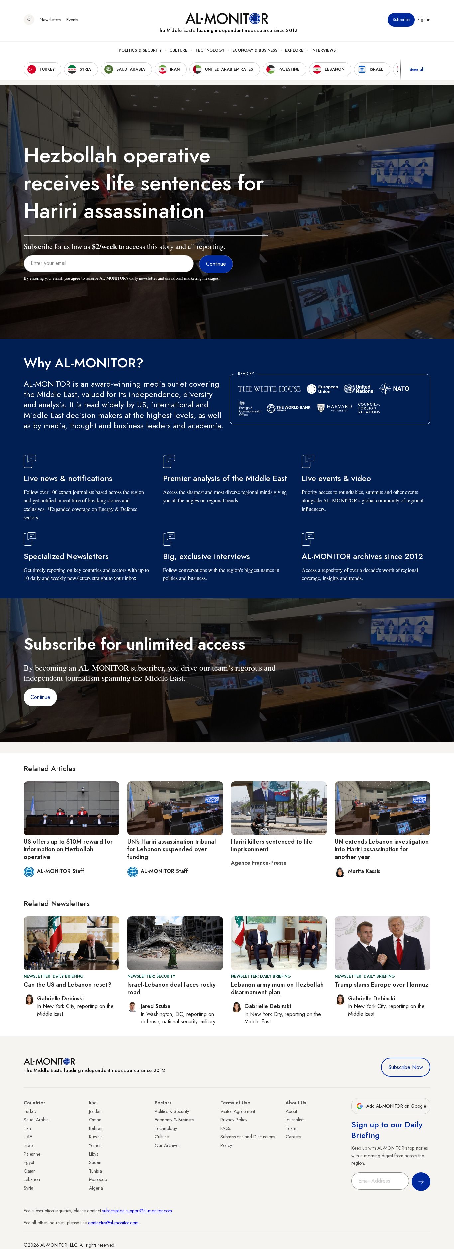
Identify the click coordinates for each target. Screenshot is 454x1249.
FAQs (225, 1128)
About (291, 1111)
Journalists (295, 1119)
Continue (40, 697)
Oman (95, 1119)
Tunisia (95, 1171)
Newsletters (50, 19)
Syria (28, 1188)
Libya (94, 1154)
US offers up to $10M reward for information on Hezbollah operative (68, 849)
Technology (209, 50)
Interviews (323, 50)
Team (291, 1128)
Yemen (95, 1145)
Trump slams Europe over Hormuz (381, 984)
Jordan (95, 1111)
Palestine (32, 1154)
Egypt (29, 1162)
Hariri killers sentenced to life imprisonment (271, 845)
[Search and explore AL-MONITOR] (29, 19)
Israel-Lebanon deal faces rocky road (171, 988)
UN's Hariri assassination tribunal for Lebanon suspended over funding (171, 849)
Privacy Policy (233, 1119)
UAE (28, 1136)
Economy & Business (254, 50)
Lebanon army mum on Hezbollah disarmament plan (277, 988)
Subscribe (401, 20)
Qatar (29, 1171)
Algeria (96, 1188)
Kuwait (95, 1136)
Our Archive (166, 1145)
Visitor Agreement (237, 1111)
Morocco (98, 1179)
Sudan (95, 1162)
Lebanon (32, 1179)
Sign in (423, 20)
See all (417, 69)
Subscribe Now (405, 1067)
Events (72, 19)
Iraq (93, 1102)
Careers (293, 1136)
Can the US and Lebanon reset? (67, 984)
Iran (27, 1128)
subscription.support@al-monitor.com (137, 1210)
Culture (178, 50)
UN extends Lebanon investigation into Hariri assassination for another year (382, 849)
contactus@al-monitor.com (113, 1222)
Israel (29, 1145)
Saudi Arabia (36, 1119)
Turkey (30, 1111)
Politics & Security (140, 50)
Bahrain (96, 1128)
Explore (294, 50)
